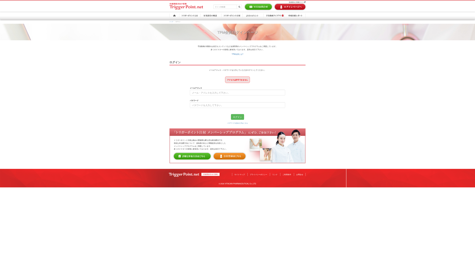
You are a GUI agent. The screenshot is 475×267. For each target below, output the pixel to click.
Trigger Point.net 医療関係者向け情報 (186, 5)
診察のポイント (252, 16)
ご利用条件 (287, 174)
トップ (171, 21)
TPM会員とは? (237, 54)
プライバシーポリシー (258, 174)
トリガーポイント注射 (231, 16)
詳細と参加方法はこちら (192, 156)
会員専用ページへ (290, 7)
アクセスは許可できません (237, 79)
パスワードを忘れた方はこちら (237, 123)
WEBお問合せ (258, 7)
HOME (174, 16)
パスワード (194, 100)
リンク (274, 174)
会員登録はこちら (229, 156)
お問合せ (299, 174)
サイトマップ (239, 174)
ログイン (237, 116)
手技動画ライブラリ (274, 16)
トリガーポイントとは (189, 16)
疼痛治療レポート (295, 16)
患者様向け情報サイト (296, 2)
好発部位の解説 (210, 16)
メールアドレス (196, 88)
